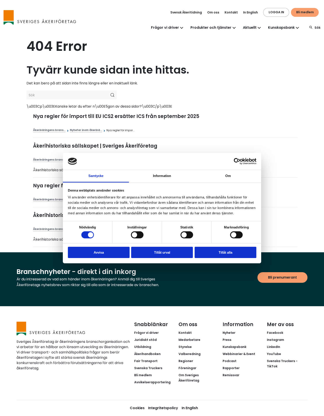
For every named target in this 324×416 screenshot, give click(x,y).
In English (250, 12)
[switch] (137, 234)
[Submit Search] (112, 95)
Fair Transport (146, 361)
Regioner (186, 361)
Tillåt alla (225, 252)
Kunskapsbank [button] (281, 27)
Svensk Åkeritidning (186, 12)
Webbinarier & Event (239, 354)
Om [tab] (228, 176)
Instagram (275, 340)
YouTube (274, 354)
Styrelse (185, 347)
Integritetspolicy (163, 407)
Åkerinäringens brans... (49, 130)
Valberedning (190, 354)
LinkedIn (273, 347)
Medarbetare (189, 340)
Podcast (229, 361)
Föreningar (187, 368)
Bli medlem (305, 12)
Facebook (275, 333)
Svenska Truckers (148, 368)
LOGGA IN (276, 12)
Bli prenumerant (282, 277)
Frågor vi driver (146, 333)
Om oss (213, 12)
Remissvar (231, 375)
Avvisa (99, 252)
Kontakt (231, 12)
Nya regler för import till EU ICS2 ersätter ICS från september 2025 (116, 116)
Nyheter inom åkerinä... (86, 130)
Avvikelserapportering (152, 382)
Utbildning (142, 347)
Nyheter (229, 333)
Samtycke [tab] (96, 176)
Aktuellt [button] (250, 27)
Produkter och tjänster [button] (210, 27)
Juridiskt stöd (145, 340)
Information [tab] (162, 176)
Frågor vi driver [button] (165, 27)
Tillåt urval (162, 252)
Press (227, 340)
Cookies (137, 407)
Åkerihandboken (147, 354)
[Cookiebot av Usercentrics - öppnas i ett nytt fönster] (237, 161)
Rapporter (231, 368)
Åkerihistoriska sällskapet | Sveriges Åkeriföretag (95, 145)
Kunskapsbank (234, 347)
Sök (317, 27)
